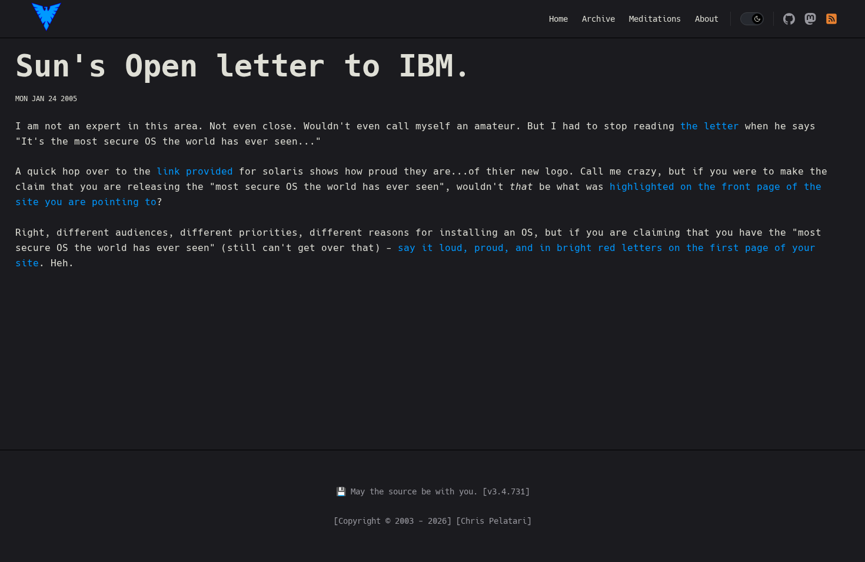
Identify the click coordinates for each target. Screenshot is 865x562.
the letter (709, 126)
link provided (195, 171)
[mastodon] (810, 18)
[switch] (752, 18)
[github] (789, 18)
